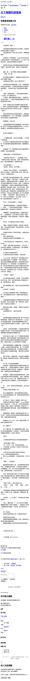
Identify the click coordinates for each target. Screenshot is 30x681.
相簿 (5, 28)
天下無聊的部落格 (11, 12)
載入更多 (3, 571)
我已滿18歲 (4, 677)
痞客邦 (12, 559)
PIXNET (7, 657)
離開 (9, 677)
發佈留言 (3, 581)
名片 (5, 32)
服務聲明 (17, 658)
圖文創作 (13, 25)
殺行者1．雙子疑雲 (16, 565)
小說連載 (13, 563)
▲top (2, 568)
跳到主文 (3, 17)
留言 (15, 559)
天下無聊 (3, 550)
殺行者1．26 (9, 39)
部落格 (6, 30)
